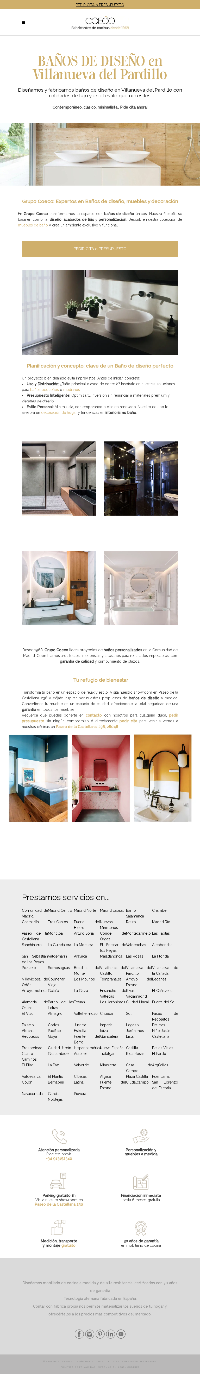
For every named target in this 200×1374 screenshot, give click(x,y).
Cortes (53, 1025)
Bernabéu (56, 1082)
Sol (129, 1013)
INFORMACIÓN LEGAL (111, 1367)
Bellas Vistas (162, 1048)
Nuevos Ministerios (109, 925)
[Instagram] (89, 1337)
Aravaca (80, 956)
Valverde (81, 1065)
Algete (105, 1076)
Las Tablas (161, 933)
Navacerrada (32, 1094)
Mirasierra (108, 1065)
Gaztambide (58, 1054)
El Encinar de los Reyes (113, 948)
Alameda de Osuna (35, 1005)
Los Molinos (84, 979)
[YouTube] (120, 1337)
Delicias (158, 1025)
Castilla (132, 1048)
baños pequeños (44, 390)
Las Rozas (134, 956)
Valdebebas (136, 945)
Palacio (28, 1025)
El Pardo (159, 1054)
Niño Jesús (161, 1031)
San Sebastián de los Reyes (35, 959)
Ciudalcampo (137, 1082)
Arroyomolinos (34, 991)
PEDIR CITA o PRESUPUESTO (100, 5)
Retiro (131, 922)
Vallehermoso (86, 1013)
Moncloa (55, 933)
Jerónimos (135, 1031)
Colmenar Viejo (56, 982)
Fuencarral (161, 1076)
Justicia (80, 1025)
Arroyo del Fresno (139, 982)
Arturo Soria (84, 933)
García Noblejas (55, 1096)
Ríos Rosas (135, 1054)
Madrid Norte (85, 910)
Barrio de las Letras (61, 1005)
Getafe (53, 991)
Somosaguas (59, 968)
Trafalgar (107, 1054)
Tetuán (79, 1002)
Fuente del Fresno (113, 1085)
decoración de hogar (59, 412)
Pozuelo (29, 968)
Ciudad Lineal (137, 1002)
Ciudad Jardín (59, 1048)
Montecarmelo (138, 933)
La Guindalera (59, 945)
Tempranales (111, 979)
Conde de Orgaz (113, 936)
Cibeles (80, 1076)
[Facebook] (79, 1337)
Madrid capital (112, 910)
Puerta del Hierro (87, 925)
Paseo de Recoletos (165, 1016)
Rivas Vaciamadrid (136, 993)
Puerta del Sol (164, 1002)
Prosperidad (32, 1048)
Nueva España (111, 1048)
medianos (71, 390)
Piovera (80, 1094)
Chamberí (160, 910)
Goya (52, 1036)
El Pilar (27, 1065)
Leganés (159, 979)
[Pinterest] (99, 1337)
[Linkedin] (110, 1337)
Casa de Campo (139, 1068)
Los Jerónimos (112, 1002)
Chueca (106, 1013)
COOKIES (133, 1367)
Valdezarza (31, 1076)
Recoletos (30, 1036)
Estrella (80, 1031)
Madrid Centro (60, 910)
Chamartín (30, 922)
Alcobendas (162, 945)
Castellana (160, 1036)
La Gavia (81, 991)
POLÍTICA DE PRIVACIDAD (78, 1367)
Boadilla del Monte (87, 971)
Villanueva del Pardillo (139, 971)
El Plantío (55, 1076)
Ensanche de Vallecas (113, 993)
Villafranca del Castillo (113, 971)
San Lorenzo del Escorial (165, 1085)
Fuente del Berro (87, 1039)
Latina (79, 1082)
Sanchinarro (32, 945)
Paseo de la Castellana (35, 936)
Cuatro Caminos (29, 1056)
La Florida (160, 956)
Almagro (55, 1013)
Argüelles (160, 1065)
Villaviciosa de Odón (35, 982)
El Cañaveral (162, 991)
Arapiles (81, 1054)
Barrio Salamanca (135, 913)
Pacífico (54, 1031)
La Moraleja (83, 945)
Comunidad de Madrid (35, 913)
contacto (94, 715)
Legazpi (133, 1025)
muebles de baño (33, 225)
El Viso (28, 1013)
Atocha (28, 1031)
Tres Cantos (58, 922)
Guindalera (109, 1036)
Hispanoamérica (87, 1048)
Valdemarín (57, 956)
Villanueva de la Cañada (165, 971)
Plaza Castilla (137, 1076)
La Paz (53, 1065)
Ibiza (104, 1031)
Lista (130, 1036)
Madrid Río (161, 922)
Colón (27, 1082)
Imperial (107, 1025)
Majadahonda (111, 956)
